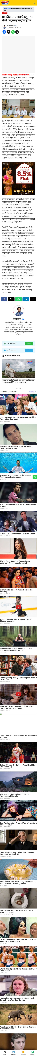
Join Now (29, 344)
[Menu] (33, 2)
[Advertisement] (18, 54)
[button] (27, 2)
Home (5, 9)
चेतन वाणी (12, 26)
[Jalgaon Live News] (5, 2)
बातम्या (9, 9)
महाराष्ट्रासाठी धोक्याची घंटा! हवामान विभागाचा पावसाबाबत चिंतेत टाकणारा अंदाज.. (18, 381)
